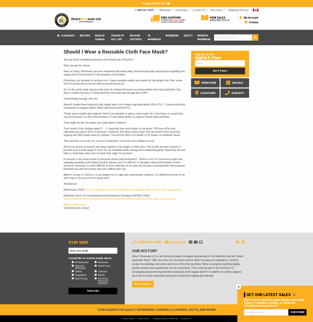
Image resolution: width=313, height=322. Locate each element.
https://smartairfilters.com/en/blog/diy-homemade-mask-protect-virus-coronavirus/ (133, 189)
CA (255, 10)
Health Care (104, 266)
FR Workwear (154, 37)
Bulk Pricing (81, 278)
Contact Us (199, 10)
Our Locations (142, 284)
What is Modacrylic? (75, 204)
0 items (253, 22)
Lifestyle (102, 271)
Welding (85, 35)
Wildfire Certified (136, 37)
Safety (188, 35)
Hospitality (80, 275)
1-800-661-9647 (144, 10)
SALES (101, 275)
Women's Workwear (203, 37)
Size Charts (216, 10)
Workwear (172, 35)
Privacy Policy (128, 318)
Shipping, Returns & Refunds (165, 318)
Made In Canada (100, 37)
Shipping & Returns (238, 10)
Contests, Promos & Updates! (103, 280)
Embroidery (182, 10)
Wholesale (164, 10)
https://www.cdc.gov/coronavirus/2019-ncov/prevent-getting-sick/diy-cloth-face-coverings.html (120, 198)
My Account (250, 17)
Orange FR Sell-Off (117, 37)
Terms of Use (143, 318)
